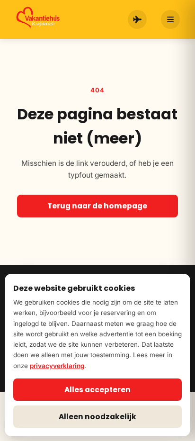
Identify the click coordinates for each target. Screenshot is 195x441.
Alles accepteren (97, 390)
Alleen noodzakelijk (97, 417)
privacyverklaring (57, 365)
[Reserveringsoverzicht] (137, 19)
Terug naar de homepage (97, 206)
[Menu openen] (170, 19)
